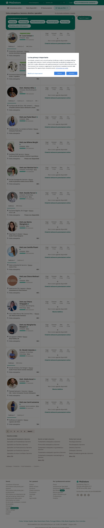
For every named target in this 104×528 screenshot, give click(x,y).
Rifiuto (60, 73)
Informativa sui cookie (62, 68)
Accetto (71, 73)
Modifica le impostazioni (35, 73)
